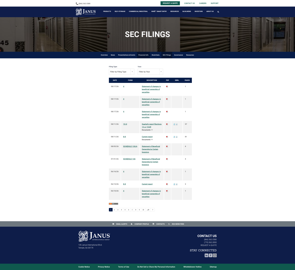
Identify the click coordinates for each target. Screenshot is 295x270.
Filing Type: (113, 67)
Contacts (158, 224)
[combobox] (121, 72)
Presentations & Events (126, 55)
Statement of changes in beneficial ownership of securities (151, 89)
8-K (124, 137)
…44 (148, 209)
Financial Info (143, 55)
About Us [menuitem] (210, 11)
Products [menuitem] (107, 11)
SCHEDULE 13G (129, 159)
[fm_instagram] (215, 256)
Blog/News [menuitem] (187, 11)
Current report (147, 137)
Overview (104, 55)
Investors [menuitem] (199, 11)
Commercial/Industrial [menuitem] (138, 11)
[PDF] (167, 86)
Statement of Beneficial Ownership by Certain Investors (151, 149)
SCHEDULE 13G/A (130, 146)
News (113, 55)
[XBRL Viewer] (174, 124)
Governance (178, 55)
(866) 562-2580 (210, 239)
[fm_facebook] (210, 256)
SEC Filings (167, 55)
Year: (140, 67)
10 (143, 209)
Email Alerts (119, 224)
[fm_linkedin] (206, 256)
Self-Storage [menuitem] (120, 11)
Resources (190, 55)
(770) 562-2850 (210, 242)
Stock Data (155, 55)
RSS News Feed (176, 224)
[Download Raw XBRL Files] (177, 124)
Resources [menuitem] (174, 11)
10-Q (125, 124)
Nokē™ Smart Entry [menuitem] (159, 11)
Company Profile (140, 224)
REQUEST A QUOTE (170, 3)
